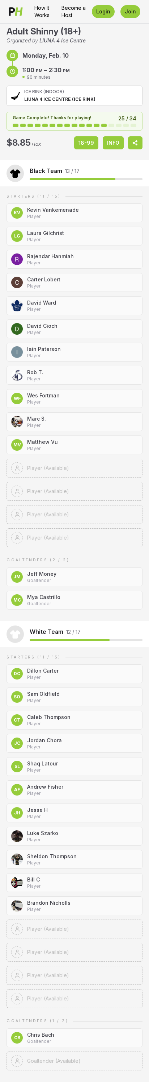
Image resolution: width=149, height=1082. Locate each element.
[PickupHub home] (16, 11)
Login (103, 11)
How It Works (42, 11)
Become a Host (73, 11)
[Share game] (135, 142)
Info (113, 143)
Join (130, 11)
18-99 (86, 143)
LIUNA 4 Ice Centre (62, 40)
